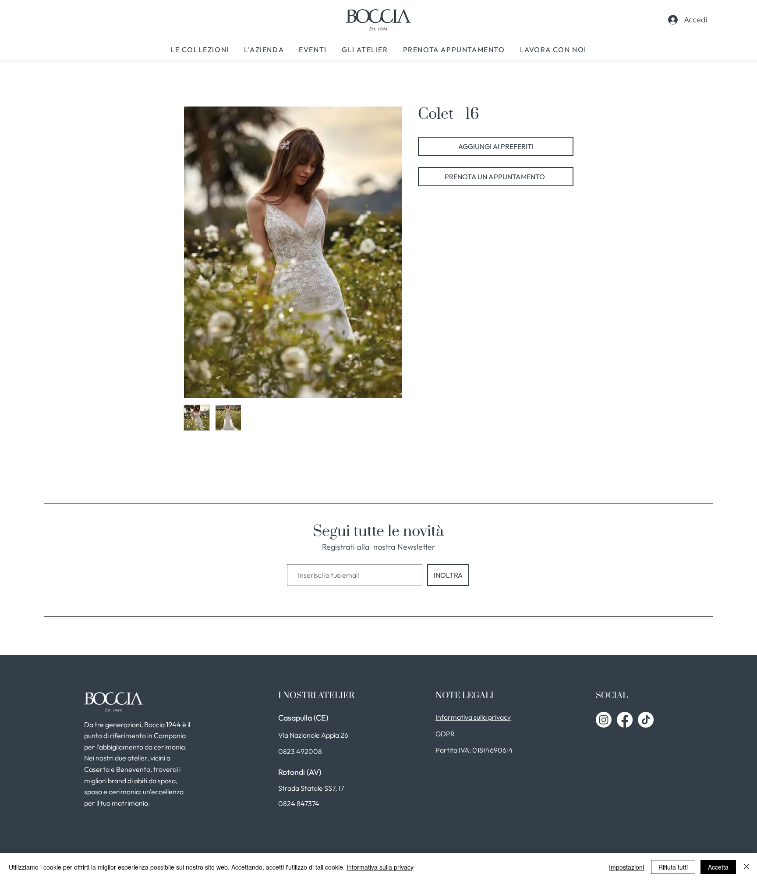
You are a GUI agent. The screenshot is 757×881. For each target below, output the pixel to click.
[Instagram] (604, 720)
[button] (200, 49)
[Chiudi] (746, 867)
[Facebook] (625, 720)
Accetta (718, 867)
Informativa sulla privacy (380, 867)
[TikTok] (646, 720)
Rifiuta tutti (673, 867)
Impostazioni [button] (626, 867)
